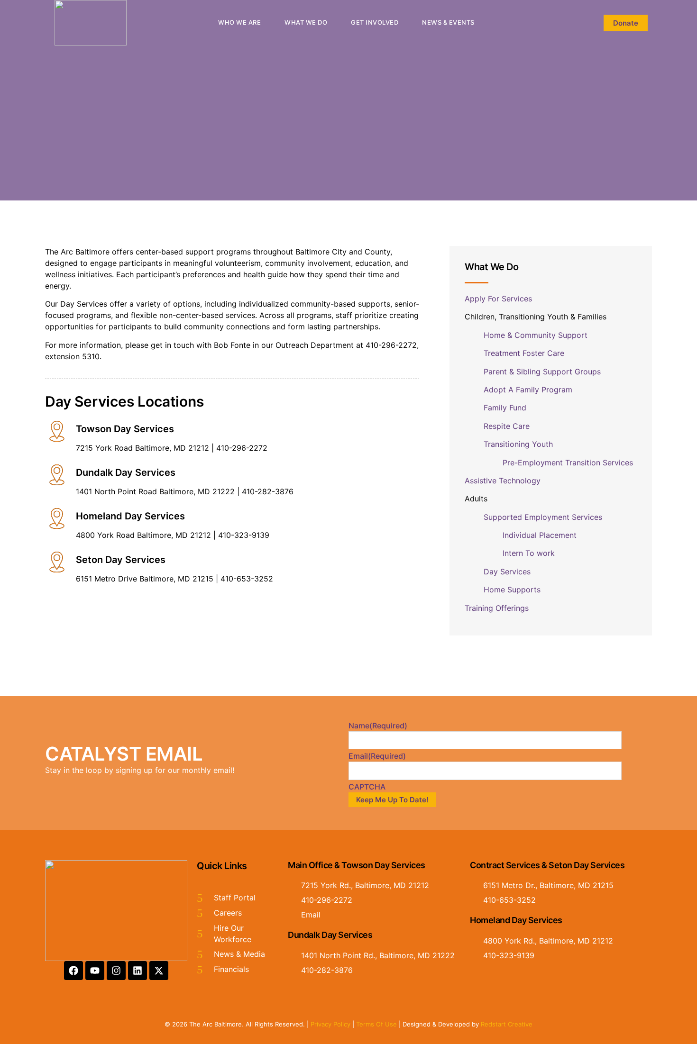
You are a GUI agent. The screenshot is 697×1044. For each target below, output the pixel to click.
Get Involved (374, 22)
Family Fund (505, 407)
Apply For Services (499, 298)
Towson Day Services (125, 429)
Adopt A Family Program (528, 389)
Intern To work (529, 553)
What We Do (305, 22)
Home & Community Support (537, 335)
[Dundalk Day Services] (57, 475)
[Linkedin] (137, 970)
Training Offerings (498, 608)
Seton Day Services (120, 559)
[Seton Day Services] (57, 562)
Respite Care (508, 426)
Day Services (508, 571)
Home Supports (512, 589)
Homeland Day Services (130, 516)
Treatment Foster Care (524, 353)
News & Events (448, 22)
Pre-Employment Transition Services (569, 462)
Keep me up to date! (392, 799)
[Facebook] (73, 970)
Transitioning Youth (519, 444)
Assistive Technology (504, 480)
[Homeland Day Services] (57, 518)
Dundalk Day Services (125, 472)
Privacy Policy (330, 1024)
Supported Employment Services (543, 517)
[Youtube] (94, 970)
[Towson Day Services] (57, 431)
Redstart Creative (506, 1024)
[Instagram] (116, 970)
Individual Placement (541, 535)
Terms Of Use (376, 1024)
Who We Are (239, 22)
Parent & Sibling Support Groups (543, 371)
